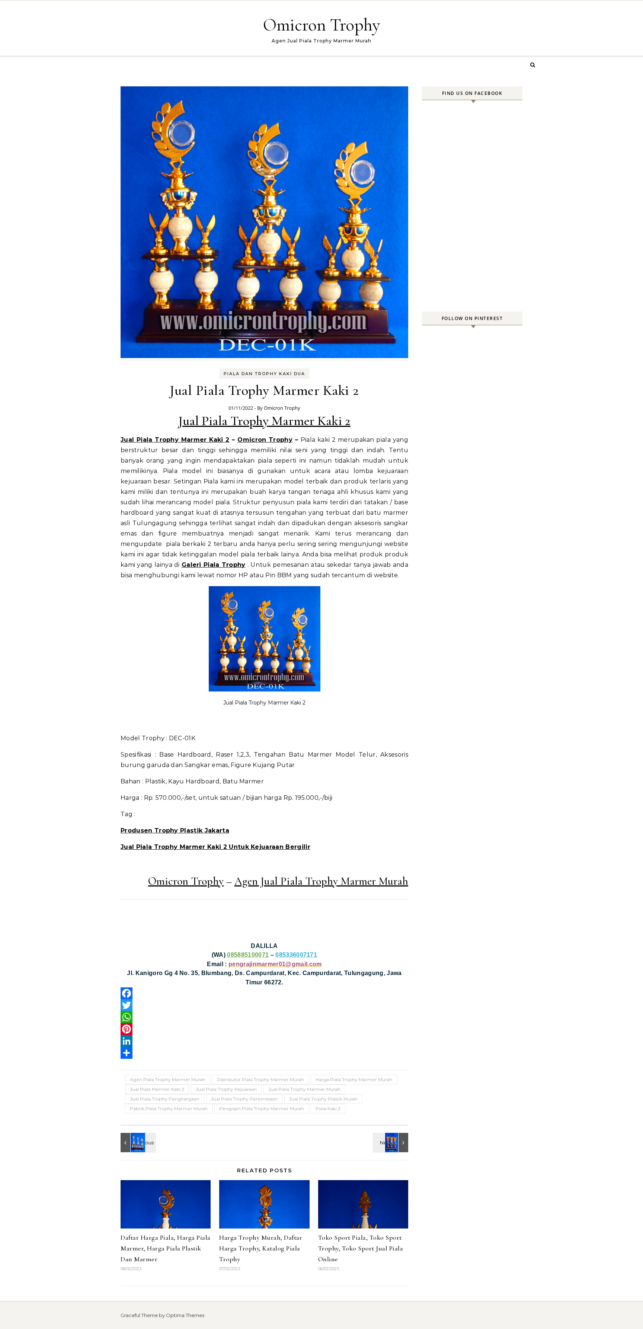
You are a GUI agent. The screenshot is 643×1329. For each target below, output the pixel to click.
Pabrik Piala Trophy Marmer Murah (169, 1108)
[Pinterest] (264, 1029)
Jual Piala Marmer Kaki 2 (157, 1089)
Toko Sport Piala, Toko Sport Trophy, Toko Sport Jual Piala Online (360, 1248)
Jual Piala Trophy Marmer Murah (304, 1089)
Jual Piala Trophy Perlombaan (244, 1099)
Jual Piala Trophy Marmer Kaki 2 (264, 421)
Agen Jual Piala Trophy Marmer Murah (321, 881)
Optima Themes (185, 1315)
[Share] (264, 1053)
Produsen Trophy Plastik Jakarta (175, 830)
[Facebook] (264, 993)
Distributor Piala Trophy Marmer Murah (260, 1079)
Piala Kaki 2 (328, 1108)
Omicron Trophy (321, 25)
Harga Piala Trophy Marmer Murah (354, 1079)
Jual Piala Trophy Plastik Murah (323, 1099)
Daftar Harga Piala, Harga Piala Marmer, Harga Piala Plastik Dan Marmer (166, 1248)
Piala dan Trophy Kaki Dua (264, 373)
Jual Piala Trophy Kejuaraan (226, 1089)
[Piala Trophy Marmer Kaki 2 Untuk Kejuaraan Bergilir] (137, 1142)
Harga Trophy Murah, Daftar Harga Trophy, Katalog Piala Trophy (260, 1248)
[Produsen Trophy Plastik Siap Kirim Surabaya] (391, 1142)
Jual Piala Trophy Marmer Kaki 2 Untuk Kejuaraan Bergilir (215, 846)
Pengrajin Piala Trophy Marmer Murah (261, 1108)
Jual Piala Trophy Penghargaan (164, 1099)
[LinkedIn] (264, 1041)
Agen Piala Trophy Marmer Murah (167, 1079)
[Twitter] (264, 1005)
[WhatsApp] (264, 1017)
